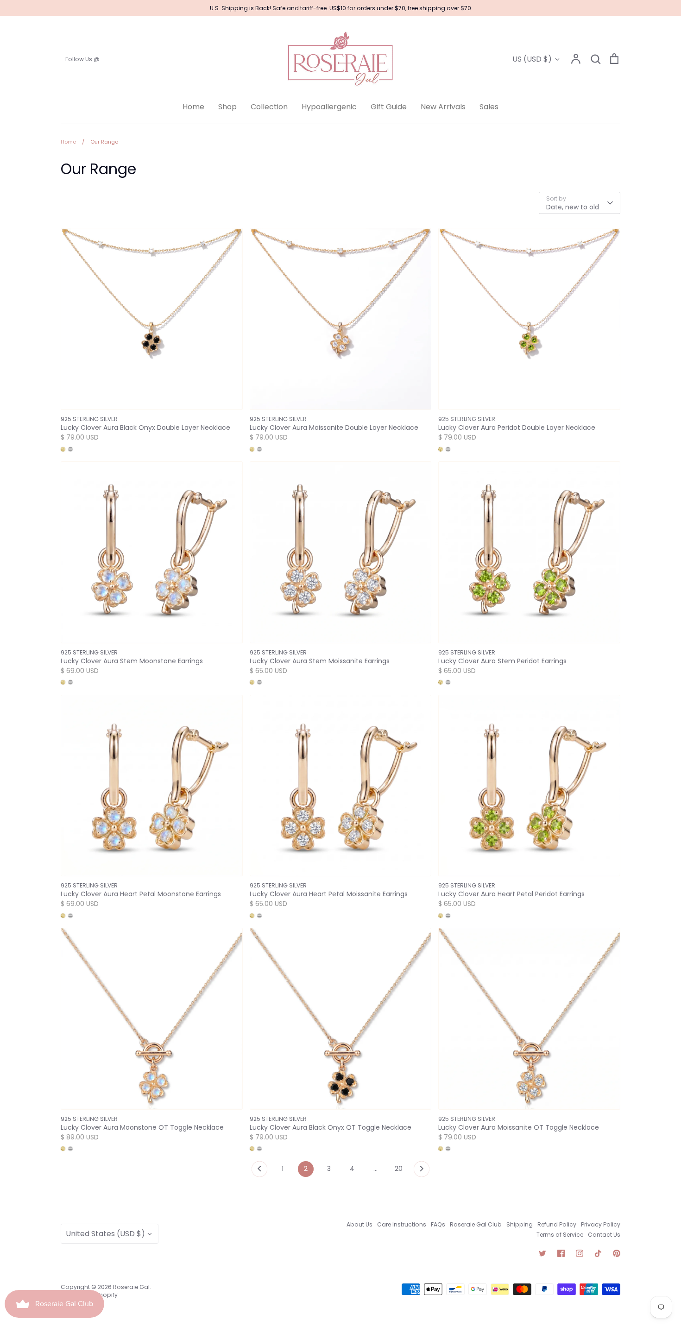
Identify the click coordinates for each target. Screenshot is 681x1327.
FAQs (438, 1224)
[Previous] (259, 1171)
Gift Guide (389, 106)
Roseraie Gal (131, 1287)
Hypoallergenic (329, 106)
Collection (269, 106)
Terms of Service (559, 1235)
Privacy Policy (600, 1224)
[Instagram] (579, 1253)
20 (399, 1168)
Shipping (519, 1224)
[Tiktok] (598, 1253)
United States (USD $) (105, 1233)
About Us (359, 1224)
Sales (488, 106)
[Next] (421, 1171)
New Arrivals (443, 106)
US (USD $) (532, 59)
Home (193, 106)
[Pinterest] (616, 1253)
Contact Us (604, 1235)
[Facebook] (561, 1253)
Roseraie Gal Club (476, 1224)
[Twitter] (542, 1253)
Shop (227, 106)
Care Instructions (401, 1224)
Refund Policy (556, 1224)
